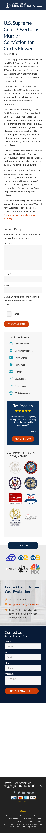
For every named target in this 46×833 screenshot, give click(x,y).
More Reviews (23, 438)
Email (7, 285)
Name (7, 274)
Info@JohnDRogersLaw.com (24, 604)
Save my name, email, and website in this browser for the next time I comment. (21, 300)
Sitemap (23, 811)
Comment (9, 243)
